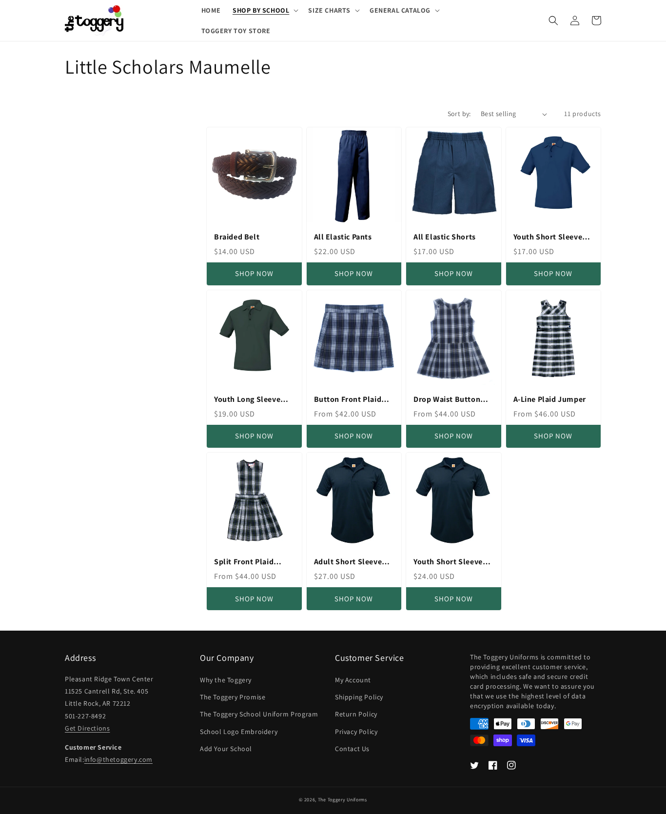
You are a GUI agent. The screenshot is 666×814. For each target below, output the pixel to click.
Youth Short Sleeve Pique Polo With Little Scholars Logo (552, 237)
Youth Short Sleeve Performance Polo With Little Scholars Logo (449, 562)
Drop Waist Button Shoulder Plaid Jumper (446, 400)
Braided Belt (236, 237)
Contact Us (352, 748)
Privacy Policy (356, 731)
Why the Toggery (226, 679)
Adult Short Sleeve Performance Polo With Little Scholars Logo (350, 562)
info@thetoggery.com (118, 759)
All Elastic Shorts (444, 237)
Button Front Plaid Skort (348, 400)
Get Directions (87, 728)
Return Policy (356, 714)
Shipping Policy (359, 697)
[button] (264, 10)
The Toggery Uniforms (342, 799)
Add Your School (226, 748)
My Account (353, 679)
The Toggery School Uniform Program (259, 714)
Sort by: (459, 113)
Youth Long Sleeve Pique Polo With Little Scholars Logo (253, 400)
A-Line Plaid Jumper (549, 399)
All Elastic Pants (343, 237)
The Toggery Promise (232, 697)
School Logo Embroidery (238, 731)
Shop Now (254, 273)
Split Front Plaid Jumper (244, 562)
